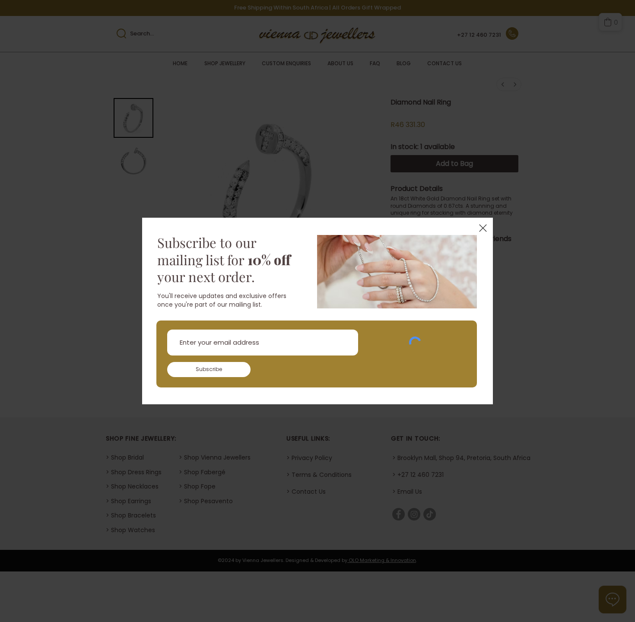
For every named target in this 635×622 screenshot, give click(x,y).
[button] (483, 228)
